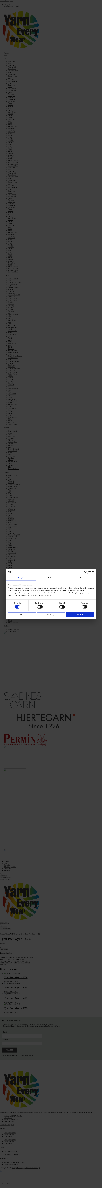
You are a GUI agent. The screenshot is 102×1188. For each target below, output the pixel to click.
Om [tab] (81, 578)
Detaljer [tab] (51, 578)
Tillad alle (80, 615)
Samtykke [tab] (21, 578)
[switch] (40, 606)
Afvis (22, 615)
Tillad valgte (51, 615)
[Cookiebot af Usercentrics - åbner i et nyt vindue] (85, 571)
